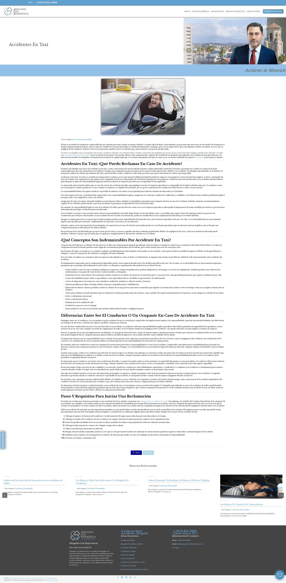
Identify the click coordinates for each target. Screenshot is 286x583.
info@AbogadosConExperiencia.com (190, 544)
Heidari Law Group (51, 580)
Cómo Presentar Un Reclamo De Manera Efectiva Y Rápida (178, 480)
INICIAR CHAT (269, 561)
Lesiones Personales (83, 139)
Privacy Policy (37, 578)
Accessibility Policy (50, 578)
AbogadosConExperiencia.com (20, 578)
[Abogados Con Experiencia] (16, 11)
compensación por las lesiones (77, 155)
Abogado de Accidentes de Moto (132, 544)
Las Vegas (175, 548)
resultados (199, 157)
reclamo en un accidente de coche (154, 401)
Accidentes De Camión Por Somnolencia (241, 504)
